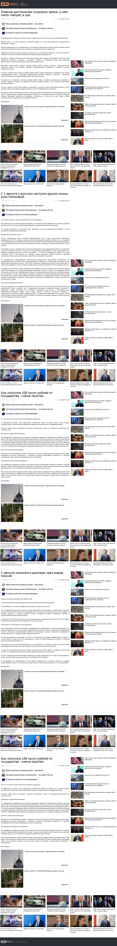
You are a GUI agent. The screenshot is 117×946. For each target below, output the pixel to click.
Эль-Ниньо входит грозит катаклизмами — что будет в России (29, 28)
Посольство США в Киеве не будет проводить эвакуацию (100, 62)
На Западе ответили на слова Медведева (21, 33)
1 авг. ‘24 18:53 (12, 19)
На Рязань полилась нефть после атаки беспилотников (98, 113)
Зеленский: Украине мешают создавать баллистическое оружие (98, 70)
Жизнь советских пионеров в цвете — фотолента (24, 24)
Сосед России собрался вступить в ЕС (97, 78)
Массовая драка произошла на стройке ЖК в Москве (100, 96)
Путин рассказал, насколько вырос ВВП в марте (99, 139)
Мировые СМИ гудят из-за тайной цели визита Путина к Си (100, 130)
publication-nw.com (64, 19)
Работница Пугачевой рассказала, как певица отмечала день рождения (100, 122)
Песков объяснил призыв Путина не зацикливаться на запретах (97, 88)
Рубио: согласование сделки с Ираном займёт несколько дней (100, 105)
